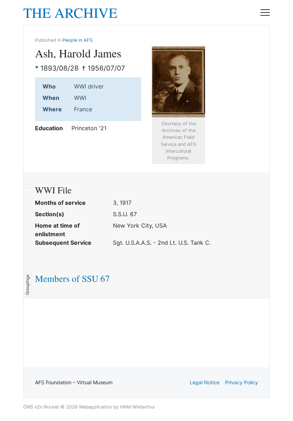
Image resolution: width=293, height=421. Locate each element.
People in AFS (78, 40)
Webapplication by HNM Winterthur (117, 407)
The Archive (70, 12)
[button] (265, 12)
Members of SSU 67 (72, 278)
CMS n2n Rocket (41, 407)
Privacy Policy (241, 382)
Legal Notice (204, 382)
